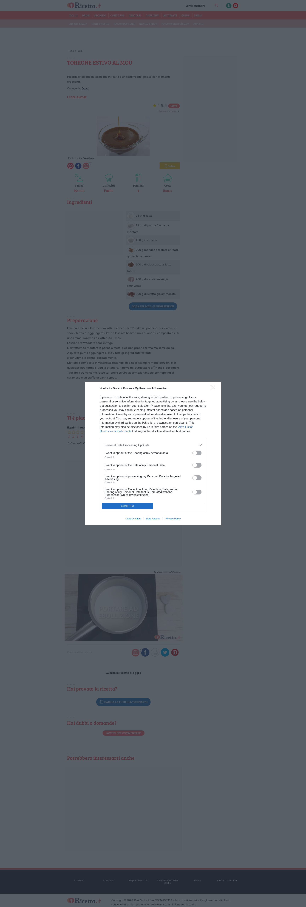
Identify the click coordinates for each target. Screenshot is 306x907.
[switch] (197, 453)
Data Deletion (133, 518)
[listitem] (153, 445)
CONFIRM (127, 506)
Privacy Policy (173, 518)
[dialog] (153, 453)
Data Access (153, 518)
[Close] (214, 388)
